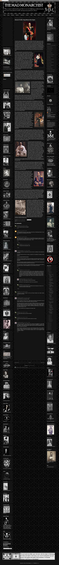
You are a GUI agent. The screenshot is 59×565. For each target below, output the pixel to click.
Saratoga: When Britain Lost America (51, 310)
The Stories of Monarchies (51, 69)
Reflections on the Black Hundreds (51, 312)
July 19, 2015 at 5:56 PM (24, 291)
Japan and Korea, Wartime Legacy (50, 295)
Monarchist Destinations (50, 54)
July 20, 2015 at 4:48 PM (26, 297)
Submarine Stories (50, 68)
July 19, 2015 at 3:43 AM (26, 244)
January (50, 321)
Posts (5, 74)
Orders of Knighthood (50, 65)
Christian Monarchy (50, 48)
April (49, 317)
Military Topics (49, 51)
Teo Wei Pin (18, 225)
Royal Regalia (49, 66)
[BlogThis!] (28, 219)
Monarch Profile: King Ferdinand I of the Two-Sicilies (51, 276)
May (49, 316)
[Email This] (27, 219)
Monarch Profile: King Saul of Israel (51, 302)
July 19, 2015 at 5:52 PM (26, 284)
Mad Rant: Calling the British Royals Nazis (51, 285)
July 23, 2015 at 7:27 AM (24, 317)
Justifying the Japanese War (51, 283)
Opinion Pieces (49, 63)
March (50, 318)
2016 (49, 269)
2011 (49, 326)
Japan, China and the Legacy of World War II (51, 289)
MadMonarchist (50, 112)
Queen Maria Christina (26, 59)
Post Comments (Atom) (31, 365)
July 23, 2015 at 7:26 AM (24, 312)
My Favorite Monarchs (50, 62)
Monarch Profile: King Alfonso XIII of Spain (51, 292)
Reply (18, 228)
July (49, 273)
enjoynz (32, 563)
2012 (49, 325)
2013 (49, 324)
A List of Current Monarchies (51, 45)
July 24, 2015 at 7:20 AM (26, 322)
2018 (49, 267)
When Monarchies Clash (50, 71)
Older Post (42, 362)
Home (30, 362)
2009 (49, 329)
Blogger (38, 563)
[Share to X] (29, 219)
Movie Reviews (49, 60)
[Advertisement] (29, 353)
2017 (49, 268)
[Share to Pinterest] (30, 219)
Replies (19, 242)
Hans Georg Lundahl (20, 250)
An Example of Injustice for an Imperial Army (51, 280)
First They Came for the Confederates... (51, 299)
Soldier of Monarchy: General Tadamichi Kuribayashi (51, 306)
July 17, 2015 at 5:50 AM (26, 250)
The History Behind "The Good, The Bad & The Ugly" (7, 69)
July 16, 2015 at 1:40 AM (24, 225)
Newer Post (17, 362)
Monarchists (49, 57)
